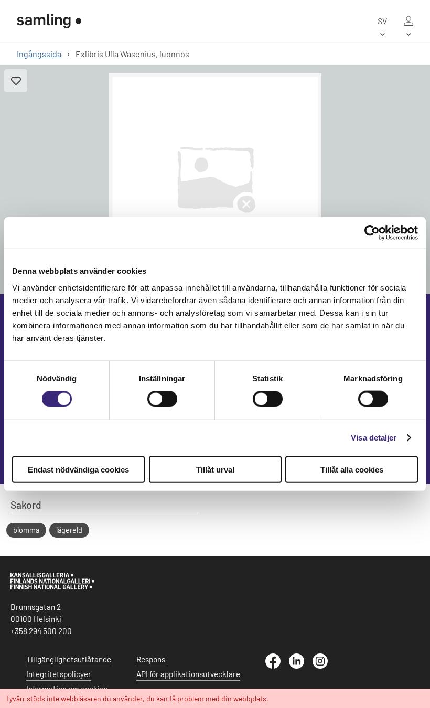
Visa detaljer (373, 437)
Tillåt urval (215, 469)
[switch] (162, 399)
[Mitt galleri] (408, 21)
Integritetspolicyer (58, 674)
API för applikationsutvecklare (188, 674)
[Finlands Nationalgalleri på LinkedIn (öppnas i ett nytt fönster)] (301, 665)
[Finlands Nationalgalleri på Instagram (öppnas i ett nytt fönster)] (324, 665)
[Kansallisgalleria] (52, 587)
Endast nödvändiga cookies (78, 469)
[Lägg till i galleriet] (15, 80)
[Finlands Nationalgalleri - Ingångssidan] (49, 21)
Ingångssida (39, 54)
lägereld (69, 529)
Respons (150, 659)
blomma (26, 529)
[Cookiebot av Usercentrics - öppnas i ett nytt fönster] (372, 233)
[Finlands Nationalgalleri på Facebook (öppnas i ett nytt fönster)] (277, 665)
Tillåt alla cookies (351, 469)
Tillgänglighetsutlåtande (68, 659)
